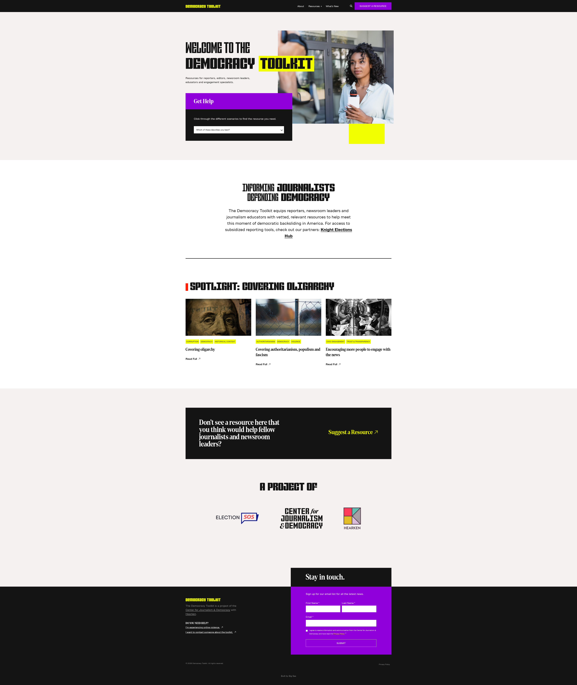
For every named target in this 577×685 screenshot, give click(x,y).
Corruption (192, 341)
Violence (295, 341)
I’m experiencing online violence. (203, 627)
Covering (200, 349)
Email (309, 616)
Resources (314, 6)
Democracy (207, 341)
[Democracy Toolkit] (203, 6)
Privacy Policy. (339, 634)
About (300, 6)
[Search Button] (351, 6)
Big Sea (292, 676)
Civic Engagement (336, 341)
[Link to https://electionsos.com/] (237, 518)
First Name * (312, 602)
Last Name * (348, 602)
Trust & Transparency (358, 341)
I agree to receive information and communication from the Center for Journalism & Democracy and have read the (342, 632)
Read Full (191, 358)
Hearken (191, 613)
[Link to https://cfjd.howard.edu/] (301, 518)
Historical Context (225, 341)
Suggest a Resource (373, 6)
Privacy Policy (384, 664)
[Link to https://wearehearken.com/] (352, 518)
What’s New (332, 6)
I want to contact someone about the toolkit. (209, 632)
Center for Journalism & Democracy (208, 609)
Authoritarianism (265, 341)
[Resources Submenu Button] (321, 6)
